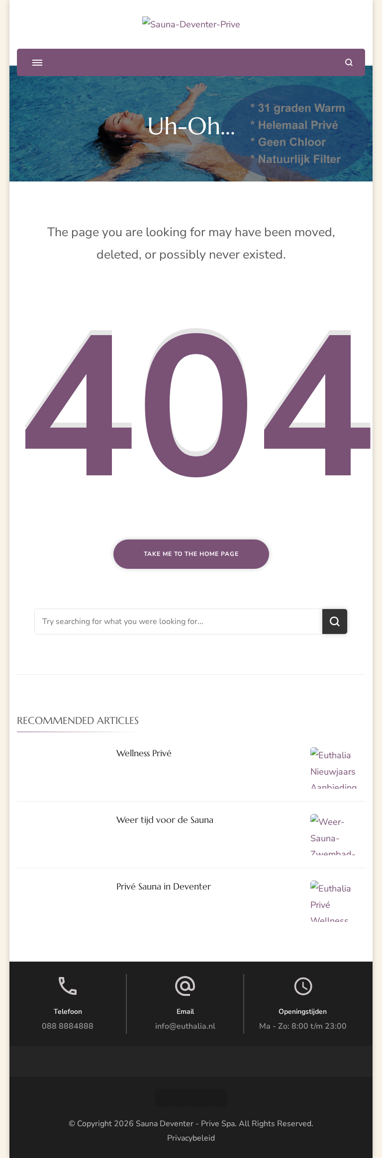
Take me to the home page (191, 554)
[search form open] (349, 62)
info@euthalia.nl (185, 1026)
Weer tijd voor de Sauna (164, 819)
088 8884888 (68, 1026)
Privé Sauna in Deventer (163, 886)
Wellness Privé (144, 753)
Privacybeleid (191, 1138)
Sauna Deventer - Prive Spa (185, 1123)
